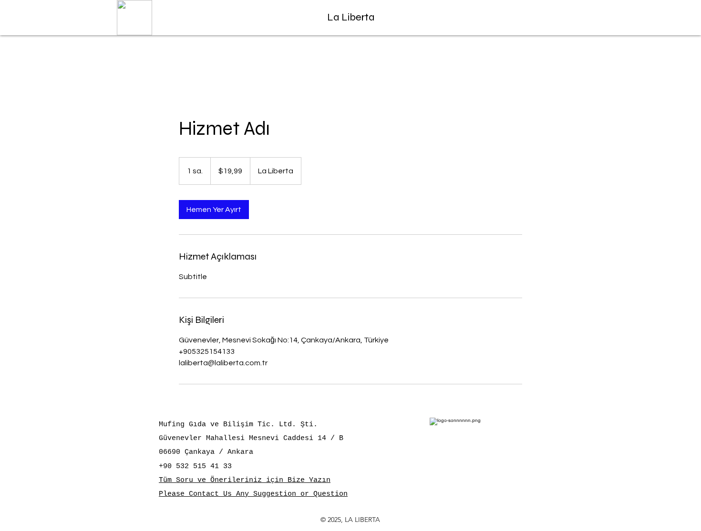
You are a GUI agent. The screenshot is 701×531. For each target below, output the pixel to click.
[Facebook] (529, 19)
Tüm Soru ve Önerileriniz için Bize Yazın (244, 480)
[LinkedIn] (561, 19)
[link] (214, 209)
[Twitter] (545, 19)
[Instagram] (577, 19)
